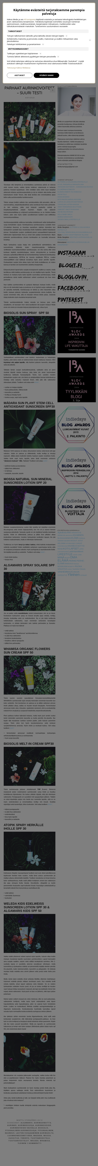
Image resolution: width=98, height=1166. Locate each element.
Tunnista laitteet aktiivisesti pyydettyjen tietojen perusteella (31, 56)
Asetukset (20, 75)
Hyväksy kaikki (46, 75)
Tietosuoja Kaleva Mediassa (18, 68)
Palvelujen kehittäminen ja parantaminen (24, 44)
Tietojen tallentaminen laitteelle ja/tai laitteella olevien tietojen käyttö (35, 36)
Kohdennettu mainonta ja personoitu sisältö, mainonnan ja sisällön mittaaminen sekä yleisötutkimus (42, 40)
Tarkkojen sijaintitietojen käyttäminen (22, 53)
